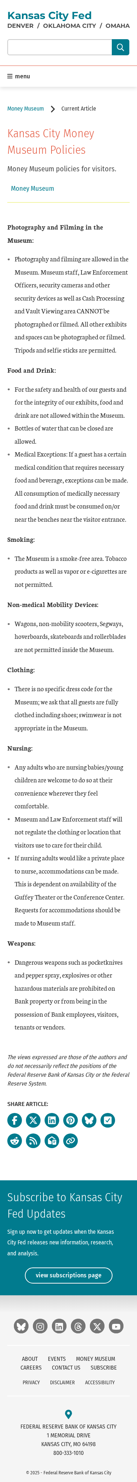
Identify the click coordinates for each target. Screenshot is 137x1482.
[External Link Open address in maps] (68, 1414)
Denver (20, 25)
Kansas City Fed (49, 15)
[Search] (120, 47)
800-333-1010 (68, 1452)
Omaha (118, 25)
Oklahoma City (69, 25)
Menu (22, 76)
